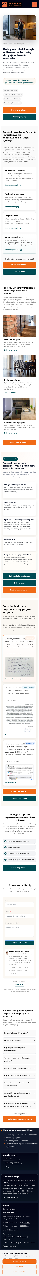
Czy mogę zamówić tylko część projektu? (17, 1059)
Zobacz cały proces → (19, 868)
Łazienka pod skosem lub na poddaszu (21, 1135)
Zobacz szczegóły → (13, 185)
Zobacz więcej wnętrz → (19, 442)
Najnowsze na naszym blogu (18, 1130)
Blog (7, 1167)
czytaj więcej (10, 1197)
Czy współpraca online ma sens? (17, 1068)
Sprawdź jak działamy (13, 1163)
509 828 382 (25, 1222)
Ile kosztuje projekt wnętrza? (16, 1033)
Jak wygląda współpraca (19, 576)
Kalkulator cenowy (12, 1159)
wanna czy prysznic (13, 1138)
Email (7, 912)
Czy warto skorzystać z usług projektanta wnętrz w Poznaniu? (18, 1105)
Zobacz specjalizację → (14, 250)
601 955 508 (24, 1226)
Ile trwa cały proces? (12, 1040)
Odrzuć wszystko (19, 1272)
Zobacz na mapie (9, 1246)
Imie (6, 900)
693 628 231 (19, 985)
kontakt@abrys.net (10, 1230)
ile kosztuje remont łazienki (17, 1141)
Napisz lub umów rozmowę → (19, 1119)
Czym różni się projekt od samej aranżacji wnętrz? (17, 1094)
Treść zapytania (11, 923)
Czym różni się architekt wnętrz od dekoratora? (17, 1084)
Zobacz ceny (19, 272)
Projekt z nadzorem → (19, 590)
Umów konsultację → (19, 110)
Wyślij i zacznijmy (19, 942)
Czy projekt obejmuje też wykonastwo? (14, 1049)
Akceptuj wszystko (19, 1261)
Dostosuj (19, 1267)
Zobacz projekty (19, 117)
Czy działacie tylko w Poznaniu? (17, 1075)
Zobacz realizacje (19, 798)
